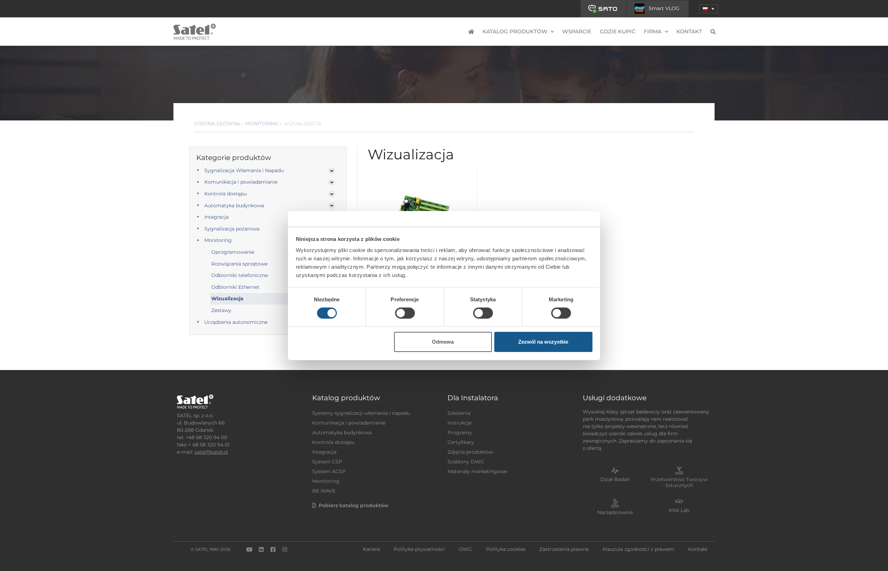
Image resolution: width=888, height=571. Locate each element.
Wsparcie (576, 31)
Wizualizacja (227, 298)
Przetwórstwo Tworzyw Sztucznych (679, 482)
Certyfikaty (460, 442)
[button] (708, 9)
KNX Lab (679, 510)
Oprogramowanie (232, 252)
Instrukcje (459, 423)
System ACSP (328, 471)
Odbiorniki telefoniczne (239, 275)
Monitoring (262, 123)
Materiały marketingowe (477, 471)
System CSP (327, 462)
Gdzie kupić (617, 31)
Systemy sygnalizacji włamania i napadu (361, 413)
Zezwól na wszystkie (543, 342)
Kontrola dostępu (225, 194)
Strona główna (217, 123)
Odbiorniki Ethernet (235, 287)
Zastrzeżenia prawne (564, 549)
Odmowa (443, 342)
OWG (465, 549)
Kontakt (689, 31)
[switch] (405, 313)
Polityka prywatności (419, 549)
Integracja (216, 217)
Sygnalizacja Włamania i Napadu (244, 170)
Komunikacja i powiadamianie (241, 182)
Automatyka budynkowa (234, 205)
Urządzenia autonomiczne (235, 322)
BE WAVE (323, 491)
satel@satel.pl (211, 452)
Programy (459, 432)
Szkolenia (458, 413)
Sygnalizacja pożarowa (231, 229)
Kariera (371, 549)
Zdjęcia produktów (470, 452)
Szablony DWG (465, 462)
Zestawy (221, 310)
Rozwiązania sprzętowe (239, 264)
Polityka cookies (506, 549)
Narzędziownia (615, 512)
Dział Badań (615, 479)
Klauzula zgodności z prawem (638, 549)
